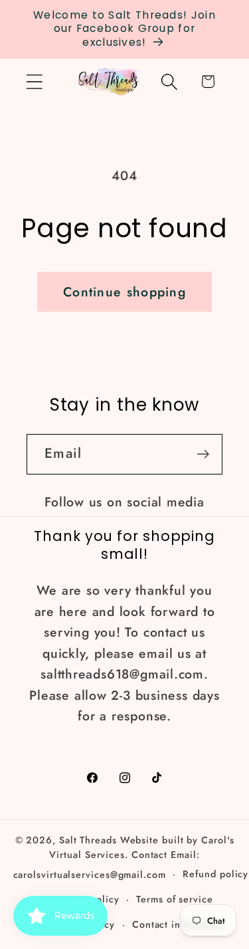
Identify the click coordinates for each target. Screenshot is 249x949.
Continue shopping (124, 291)
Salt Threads (88, 840)
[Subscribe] (203, 454)
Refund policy (215, 874)
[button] (34, 81)
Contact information (178, 924)
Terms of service (174, 899)
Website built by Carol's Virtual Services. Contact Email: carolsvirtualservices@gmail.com (123, 857)
